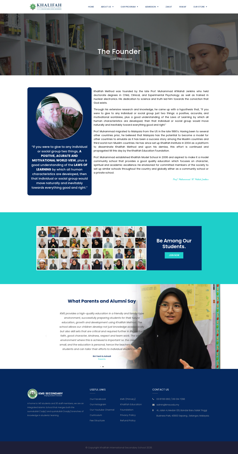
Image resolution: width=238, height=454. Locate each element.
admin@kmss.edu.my (167, 404)
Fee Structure (97, 420)
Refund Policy (128, 420)
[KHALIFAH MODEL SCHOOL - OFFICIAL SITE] (45, 6)
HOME (91, 6)
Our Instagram (98, 404)
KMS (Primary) (128, 399)
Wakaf (182, 6)
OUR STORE (199, 6)
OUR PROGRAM (128, 6)
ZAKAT (169, 6)
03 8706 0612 (163, 399)
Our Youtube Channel (102, 409)
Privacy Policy (128, 415)
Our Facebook (98, 399)
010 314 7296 (178, 399)
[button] (46, 336)
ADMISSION (150, 6)
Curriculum (96, 415)
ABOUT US (106, 6)
